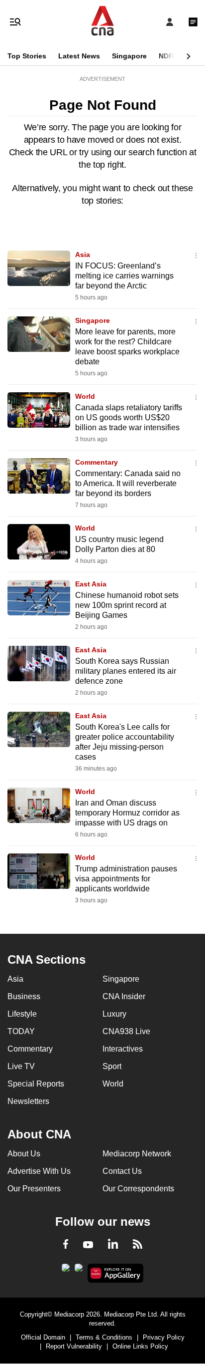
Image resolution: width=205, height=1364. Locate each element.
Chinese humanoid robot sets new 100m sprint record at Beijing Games (127, 605)
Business (23, 996)
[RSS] (137, 1246)
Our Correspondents (138, 1188)
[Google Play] (66, 1271)
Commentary (96, 462)
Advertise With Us (39, 1171)
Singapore (129, 56)
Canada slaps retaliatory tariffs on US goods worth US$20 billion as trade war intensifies (128, 417)
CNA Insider (123, 996)
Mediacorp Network (136, 1153)
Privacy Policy (164, 1337)
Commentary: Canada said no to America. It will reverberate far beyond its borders (128, 483)
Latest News (79, 56)
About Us (23, 1153)
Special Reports (35, 1084)
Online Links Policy (140, 1346)
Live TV (21, 1066)
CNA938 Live (126, 1031)
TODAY (21, 1031)
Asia (82, 255)
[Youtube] (88, 1245)
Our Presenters (34, 1188)
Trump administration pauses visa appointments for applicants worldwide (126, 878)
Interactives (122, 1049)
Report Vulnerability (74, 1346)
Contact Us (122, 1171)
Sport (111, 1066)
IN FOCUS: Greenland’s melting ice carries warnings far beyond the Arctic (124, 276)
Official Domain (43, 1337)
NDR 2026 (175, 56)
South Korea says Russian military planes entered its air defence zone (125, 671)
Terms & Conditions (104, 1337)
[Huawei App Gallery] (116, 1273)
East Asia (90, 584)
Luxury (114, 1014)
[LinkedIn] (113, 1246)
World (85, 396)
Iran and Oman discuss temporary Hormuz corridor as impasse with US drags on (127, 813)
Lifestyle (22, 1014)
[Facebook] (65, 1246)
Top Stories (26, 56)
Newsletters (28, 1101)
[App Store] (79, 1271)
